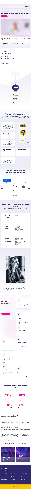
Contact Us (12, 476)
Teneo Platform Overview (4, 476)
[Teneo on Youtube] (17, 486)
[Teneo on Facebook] (14, 486)
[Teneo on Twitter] (16, 486)
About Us (12, 475)
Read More (27, 6)
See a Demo (13, 479)
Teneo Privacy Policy (24, 478)
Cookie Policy (23, 479)
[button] (15, 27)
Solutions (2, 475)
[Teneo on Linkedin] (13, 486)
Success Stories (3, 478)
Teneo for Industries (4, 479)
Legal (22, 475)
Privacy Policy (23, 476)
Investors (12, 478)
